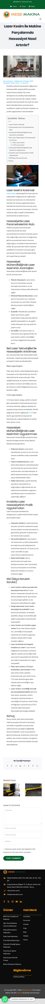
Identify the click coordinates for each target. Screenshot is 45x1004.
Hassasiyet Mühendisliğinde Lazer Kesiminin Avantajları (20, 133)
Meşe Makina (26, 990)
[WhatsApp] (24, 765)
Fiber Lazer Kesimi (18, 142)
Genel (13, 83)
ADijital (19, 993)
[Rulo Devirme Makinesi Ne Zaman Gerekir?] (11, 784)
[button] (5, 790)
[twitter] (8, 902)
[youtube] (17, 902)
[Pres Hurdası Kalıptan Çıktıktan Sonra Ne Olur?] (33, 784)
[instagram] (13, 902)
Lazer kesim (11, 193)
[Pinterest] (33, 765)
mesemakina (9, 81)
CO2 (31, 412)
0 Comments (24, 83)
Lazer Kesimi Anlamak (16, 124)
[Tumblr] (29, 765)
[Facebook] (7, 765)
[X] (12, 765)
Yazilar (17, 83)
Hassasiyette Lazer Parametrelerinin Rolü (21, 128)
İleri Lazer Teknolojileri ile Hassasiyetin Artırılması (22, 139)
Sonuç (11, 161)
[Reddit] (16, 765)
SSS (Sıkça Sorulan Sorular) (18, 158)
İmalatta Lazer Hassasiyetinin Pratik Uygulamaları (21, 154)
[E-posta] (37, 765)
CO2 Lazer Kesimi (18, 145)
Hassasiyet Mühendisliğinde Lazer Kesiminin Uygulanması (20, 149)
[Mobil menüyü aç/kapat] (40, 19)
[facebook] (4, 902)
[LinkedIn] (20, 765)
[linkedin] (21, 902)
